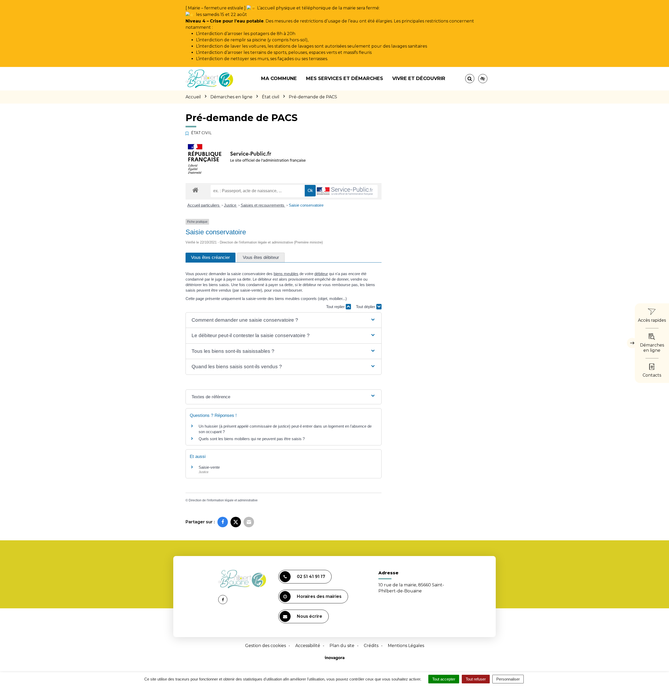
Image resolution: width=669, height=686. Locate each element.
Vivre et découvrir (418, 78)
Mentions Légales (406, 645)
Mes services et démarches (344, 78)
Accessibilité (307, 645)
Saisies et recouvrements (263, 205)
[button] (283, 320)
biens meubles (286, 273)
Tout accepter (443, 679)
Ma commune (279, 78)
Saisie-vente (209, 467)
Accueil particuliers (204, 205)
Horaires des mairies (319, 596)
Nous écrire (309, 616)
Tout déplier (366, 306)
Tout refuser (476, 679)
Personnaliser (508, 679)
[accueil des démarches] (195, 190)
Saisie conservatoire (306, 205)
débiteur (321, 273)
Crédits (371, 645)
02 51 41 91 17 (311, 576)
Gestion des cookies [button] (265, 645)
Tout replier (336, 306)
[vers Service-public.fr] (345, 191)
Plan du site (342, 645)
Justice (230, 205)
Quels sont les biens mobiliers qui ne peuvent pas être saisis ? (252, 438)
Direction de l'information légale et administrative (223, 500)
